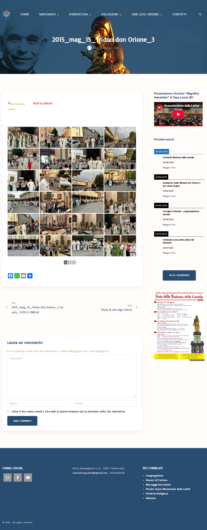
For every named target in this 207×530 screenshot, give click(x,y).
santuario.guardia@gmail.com (89, 472)
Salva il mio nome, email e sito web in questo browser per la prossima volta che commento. (68, 411)
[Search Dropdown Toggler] (200, 14)
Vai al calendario (179, 274)
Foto (116, 47)
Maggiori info (169, 167)
